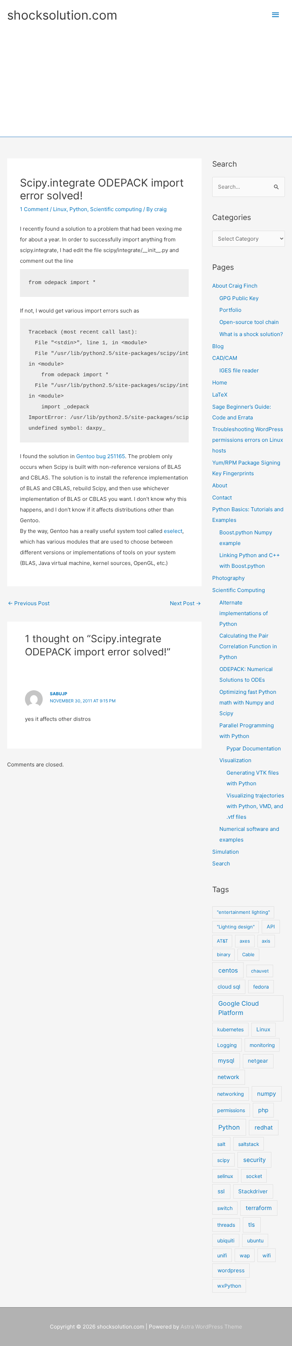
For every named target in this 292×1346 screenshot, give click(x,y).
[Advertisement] (146, 78)
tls (251, 1224)
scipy (223, 1160)
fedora (261, 987)
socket (254, 1176)
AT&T (222, 941)
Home (219, 382)
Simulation (225, 851)
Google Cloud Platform (238, 1008)
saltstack (248, 1144)
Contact (222, 497)
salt (221, 1144)
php (263, 1110)
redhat (264, 1127)
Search (221, 863)
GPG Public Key (239, 298)
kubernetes (230, 1029)
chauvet (260, 971)
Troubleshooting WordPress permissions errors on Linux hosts (247, 440)
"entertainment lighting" (243, 912)
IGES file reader (239, 370)
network (228, 1077)
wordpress (231, 1270)
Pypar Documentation (253, 748)
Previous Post (28, 603)
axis (266, 941)
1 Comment (34, 209)
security (254, 1159)
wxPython (229, 1286)
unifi (222, 1255)
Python (78, 209)
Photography (228, 578)
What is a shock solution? (251, 334)
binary (223, 954)
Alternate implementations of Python (243, 613)
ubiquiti (225, 1240)
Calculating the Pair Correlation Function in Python (248, 646)
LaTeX (220, 394)
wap (245, 1255)
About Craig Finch (234, 285)
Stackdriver (253, 1191)
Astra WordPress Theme (211, 1326)
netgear (258, 1060)
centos (228, 970)
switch (225, 1208)
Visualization (235, 760)
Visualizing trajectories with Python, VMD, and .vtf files (255, 806)
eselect (173, 531)
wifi (266, 1255)
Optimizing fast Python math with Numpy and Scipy (247, 702)
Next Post (185, 603)
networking (230, 1094)
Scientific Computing (238, 590)
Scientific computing (116, 209)
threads (226, 1225)
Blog (218, 346)
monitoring (262, 1045)
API (271, 926)
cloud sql (229, 986)
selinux (225, 1176)
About (219, 485)
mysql (226, 1060)
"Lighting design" (236, 926)
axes (245, 941)
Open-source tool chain (249, 322)
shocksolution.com (62, 14)
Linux (60, 209)
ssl (221, 1191)
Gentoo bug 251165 (100, 456)
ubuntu (255, 1240)
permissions (231, 1110)
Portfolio (230, 310)
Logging (227, 1045)
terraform (259, 1207)
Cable (248, 954)
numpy (266, 1093)
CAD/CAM (224, 358)
